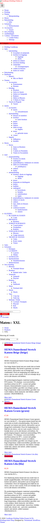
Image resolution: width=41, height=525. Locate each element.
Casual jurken (18, 225)
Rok (14, 282)
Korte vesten (17, 241)
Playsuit (16, 278)
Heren (6, 143)
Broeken (16, 90)
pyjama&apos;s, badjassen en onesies (26, 163)
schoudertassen (22, 112)
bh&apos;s (16, 139)
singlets (20, 129)
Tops (10, 294)
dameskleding (13, 114)
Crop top (16, 296)
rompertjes (16, 65)
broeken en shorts (19, 159)
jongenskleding (14, 157)
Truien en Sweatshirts (20, 153)
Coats (15, 217)
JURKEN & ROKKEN (17, 223)
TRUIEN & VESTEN (16, 237)
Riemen (15, 86)
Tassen (15, 104)
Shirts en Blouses (19, 98)
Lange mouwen (18, 235)
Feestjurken (17, 227)
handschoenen (22, 210)
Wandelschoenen (19, 261)
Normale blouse (18, 268)
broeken (16, 117)
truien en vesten (18, 70)
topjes (19, 196)
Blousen (11, 266)
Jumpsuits (12, 274)
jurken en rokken (19, 61)
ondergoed (16, 161)
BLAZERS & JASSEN (17, 215)
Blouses (16, 233)
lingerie (11, 137)
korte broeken (22, 119)
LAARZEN (13, 251)
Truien (15, 243)
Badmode (7, 74)
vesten (15, 135)
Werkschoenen (14, 263)
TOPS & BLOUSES (16, 231)
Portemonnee (17, 84)
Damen (6, 80)
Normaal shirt (18, 288)
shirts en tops (17, 127)
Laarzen (16, 253)
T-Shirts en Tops (18, 100)
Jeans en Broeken (19, 147)
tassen (15, 110)
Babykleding (8, 72)
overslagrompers (23, 67)
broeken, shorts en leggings (22, 174)
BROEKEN (13, 219)
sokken (15, 168)
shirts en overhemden (20, 165)
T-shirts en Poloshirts (20, 151)
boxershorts (21, 190)
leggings (20, 57)
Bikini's (11, 76)
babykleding (13, 51)
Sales (6, 245)
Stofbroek (16, 284)
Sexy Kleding (9, 264)
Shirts (15, 149)
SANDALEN (13, 257)
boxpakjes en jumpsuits (21, 53)
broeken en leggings (20, 55)
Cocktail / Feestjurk (20, 302)
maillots (15, 186)
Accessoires (13, 82)
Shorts (11, 290)
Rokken (16, 96)
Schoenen (7, 247)
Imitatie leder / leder (20, 272)
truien (15, 131)
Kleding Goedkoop (11, 47)
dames (6, 106)
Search (5, 314)
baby (6, 49)
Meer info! (8, 397)
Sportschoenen (14, 259)
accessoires (12, 108)
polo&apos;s (21, 166)
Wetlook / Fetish (14, 300)
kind (5, 155)
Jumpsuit (16, 276)
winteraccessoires (19, 208)
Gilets (15, 239)
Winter (15, 255)
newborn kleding (19, 63)
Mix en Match (18, 78)
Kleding (11, 88)
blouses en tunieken (20, 116)
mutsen (19, 212)
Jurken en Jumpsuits (20, 94)
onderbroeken (22, 194)
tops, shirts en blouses (20, 204)
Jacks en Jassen (18, 92)
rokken (15, 125)
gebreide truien (22, 133)
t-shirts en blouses (19, 68)
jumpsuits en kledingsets (21, 182)
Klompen (12, 249)
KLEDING (8, 214)
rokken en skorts (18, 200)
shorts (19, 59)
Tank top (16, 298)
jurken (15, 123)
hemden (16, 141)
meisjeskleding (14, 172)
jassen (15, 121)
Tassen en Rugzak (15, 102)
